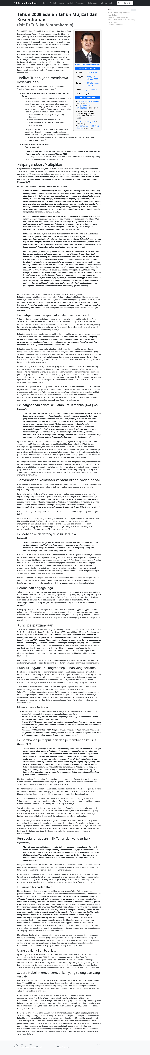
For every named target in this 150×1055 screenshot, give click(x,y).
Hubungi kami (106, 3)
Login (99, 1045)
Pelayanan (92, 3)
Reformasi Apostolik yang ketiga (88, 127)
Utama (45, 3)
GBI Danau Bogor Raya (25, 3)
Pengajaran (80, 3)
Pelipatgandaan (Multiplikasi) (83, 106)
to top (133, 10)
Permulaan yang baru (86, 121)
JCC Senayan (92, 89)
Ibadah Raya (92, 72)
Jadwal (61, 3)
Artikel (70, 3)
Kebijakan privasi (60, 1045)
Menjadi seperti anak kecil (88, 101)
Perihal (53, 3)
